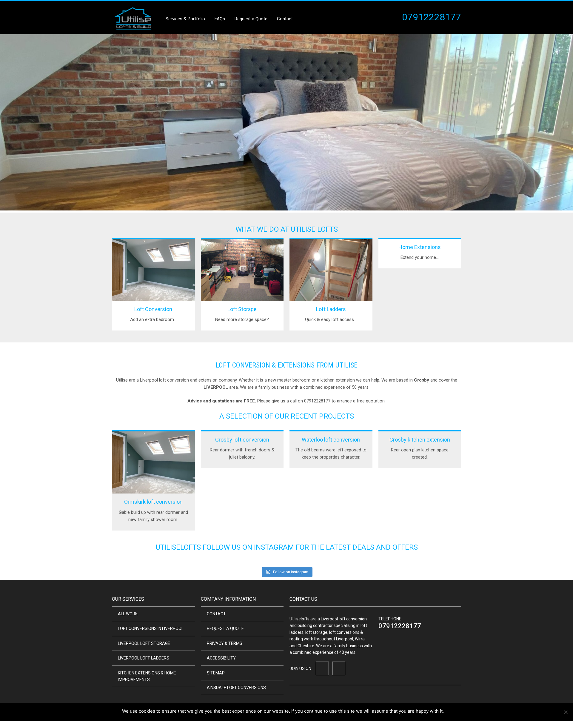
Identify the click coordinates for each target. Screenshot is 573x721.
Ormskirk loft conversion (153, 502)
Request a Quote (251, 18)
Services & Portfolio (185, 18)
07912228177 (399, 626)
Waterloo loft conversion (331, 439)
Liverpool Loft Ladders (143, 658)
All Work (128, 613)
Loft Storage (242, 309)
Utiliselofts (178, 547)
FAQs (220, 18)
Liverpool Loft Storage (144, 643)
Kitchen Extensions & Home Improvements (147, 676)
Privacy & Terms (224, 643)
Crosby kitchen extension (419, 439)
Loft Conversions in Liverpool (151, 628)
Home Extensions (419, 247)
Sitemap (216, 673)
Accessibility (221, 658)
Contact (285, 18)
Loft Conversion (153, 309)
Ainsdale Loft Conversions (236, 687)
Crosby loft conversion (242, 439)
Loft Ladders (331, 309)
